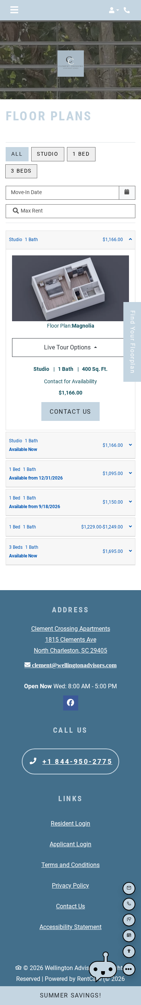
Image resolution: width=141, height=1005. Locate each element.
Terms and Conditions (70, 864)
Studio (48, 154)
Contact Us (70, 906)
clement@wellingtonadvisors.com (73, 665)
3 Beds (21, 171)
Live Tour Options (85, 347)
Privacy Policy (70, 885)
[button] (114, 10)
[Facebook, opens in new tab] (70, 702)
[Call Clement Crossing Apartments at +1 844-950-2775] (127, 10)
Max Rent (32, 211)
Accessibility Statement (70, 927)
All (17, 154)
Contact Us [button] (75, 411)
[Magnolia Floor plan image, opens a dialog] (70, 288)
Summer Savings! (71, 995)
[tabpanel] (70, 331)
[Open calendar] (127, 193)
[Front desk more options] (129, 969)
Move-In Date (26, 192)
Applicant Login (70, 844)
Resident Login (70, 823)
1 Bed (81, 154)
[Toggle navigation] (14, 10)
